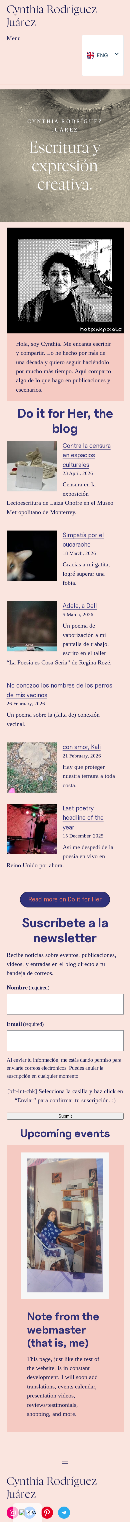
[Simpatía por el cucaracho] (32, 557)
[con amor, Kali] (32, 768)
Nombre (28, 987)
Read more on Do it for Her (65, 899)
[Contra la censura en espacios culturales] (32, 467)
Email (25, 1024)
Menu (14, 38)
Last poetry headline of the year (83, 817)
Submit (65, 1116)
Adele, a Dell (80, 605)
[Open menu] (65, 1462)
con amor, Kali (82, 746)
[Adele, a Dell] (32, 627)
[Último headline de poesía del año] (32, 830)
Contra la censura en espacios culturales (87, 455)
